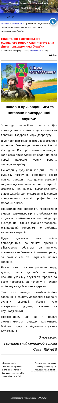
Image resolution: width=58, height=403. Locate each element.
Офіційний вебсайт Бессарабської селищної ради (30, 5)
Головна (5, 23)
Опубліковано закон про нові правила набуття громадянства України (45, 366)
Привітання (16, 23)
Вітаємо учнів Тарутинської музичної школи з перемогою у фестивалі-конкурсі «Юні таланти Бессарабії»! (13, 369)
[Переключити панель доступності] (52, 21)
